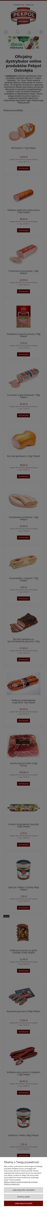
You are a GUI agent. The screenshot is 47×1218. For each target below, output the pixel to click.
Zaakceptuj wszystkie (23, 1203)
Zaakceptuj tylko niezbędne (23, 1190)
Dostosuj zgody (23, 1197)
